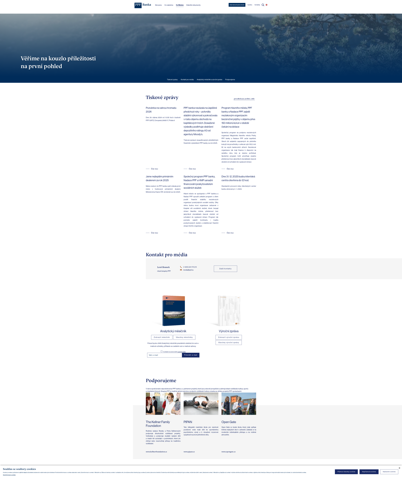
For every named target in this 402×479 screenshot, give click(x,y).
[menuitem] (172, 79)
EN (266, 5)
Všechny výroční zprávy (228, 343)
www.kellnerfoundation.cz (156, 452)
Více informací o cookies (9, 475)
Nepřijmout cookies (369, 472)
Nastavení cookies (389, 472)
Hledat (263, 5)
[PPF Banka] (143, 5)
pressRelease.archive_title (244, 99)
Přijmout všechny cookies (346, 472)
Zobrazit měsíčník (162, 337)
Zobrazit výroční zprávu (228, 337)
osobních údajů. (182, 352)
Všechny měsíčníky (184, 337)
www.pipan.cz (189, 452)
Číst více (154, 169)
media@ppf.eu (188, 270)
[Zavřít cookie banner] (398, 468)
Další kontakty (225, 269)
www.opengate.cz (229, 452)
